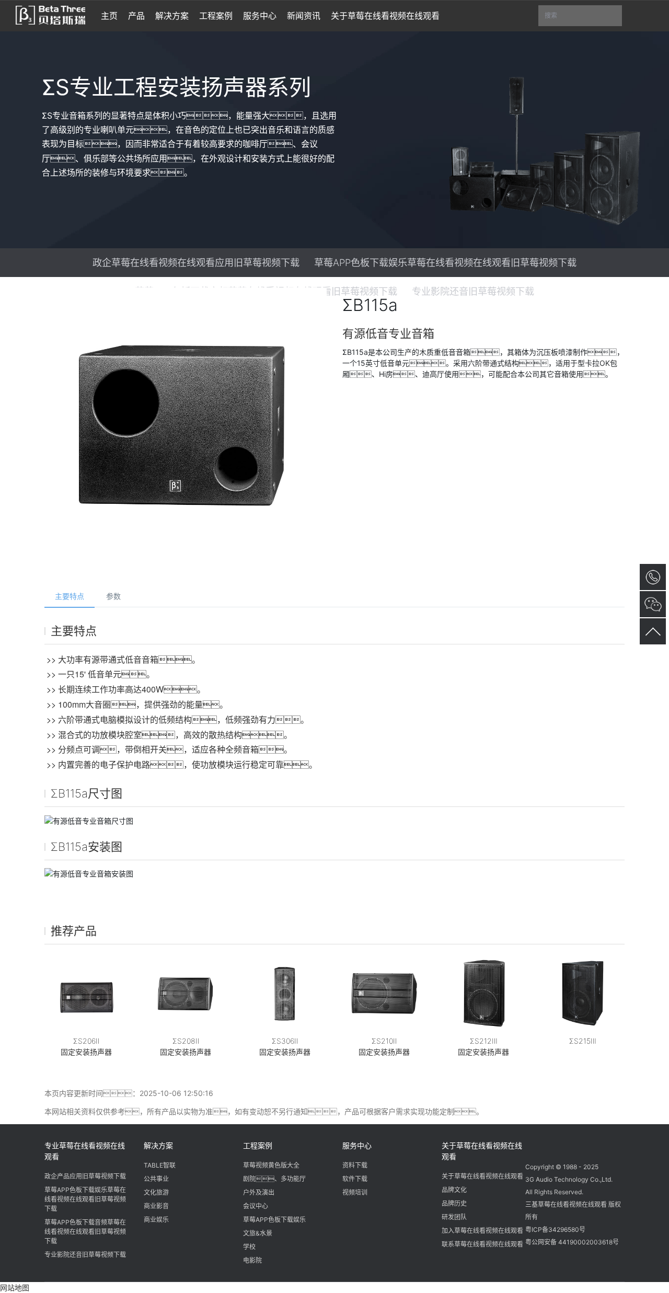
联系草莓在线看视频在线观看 (482, 1244)
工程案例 (257, 1145)
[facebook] (575, 1144)
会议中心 (255, 1206)
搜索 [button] (583, 18)
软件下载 (354, 1179)
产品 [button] (136, 15)
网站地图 (14, 1287)
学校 (249, 1247)
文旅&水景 (257, 1233)
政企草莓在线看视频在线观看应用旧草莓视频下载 (196, 262)
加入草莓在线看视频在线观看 (482, 1230)
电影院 (252, 1260)
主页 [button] (109, 15)
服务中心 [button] (259, 15)
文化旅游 (156, 1192)
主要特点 (69, 596)
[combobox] (580, 16)
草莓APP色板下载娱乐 (274, 1219)
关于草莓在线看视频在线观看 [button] (385, 15)
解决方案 (158, 1145)
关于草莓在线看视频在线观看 (482, 1151)
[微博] (555, 1144)
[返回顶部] (653, 631)
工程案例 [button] (216, 15)
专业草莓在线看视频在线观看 (84, 1151)
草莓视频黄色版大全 (271, 1165)
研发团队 (454, 1217)
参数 (113, 596)
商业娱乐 (156, 1219)
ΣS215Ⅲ (582, 1040)
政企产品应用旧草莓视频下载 (85, 1176)
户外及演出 (258, 1192)
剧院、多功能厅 (274, 1179)
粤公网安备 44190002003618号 (572, 1242)
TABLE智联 (160, 1165)
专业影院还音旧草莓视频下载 (85, 1255)
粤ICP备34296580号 (555, 1229)
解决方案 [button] (172, 15)
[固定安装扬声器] (86, 993)
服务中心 (357, 1145)
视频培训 (354, 1192)
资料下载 (354, 1165)
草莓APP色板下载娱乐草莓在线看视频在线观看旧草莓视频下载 (445, 262)
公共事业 (156, 1179)
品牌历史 (454, 1203)
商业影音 (156, 1206)
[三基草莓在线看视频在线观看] (50, 14)
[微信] (535, 1144)
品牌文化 (454, 1190)
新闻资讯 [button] (303, 15)
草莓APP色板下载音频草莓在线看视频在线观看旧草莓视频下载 (85, 1231)
